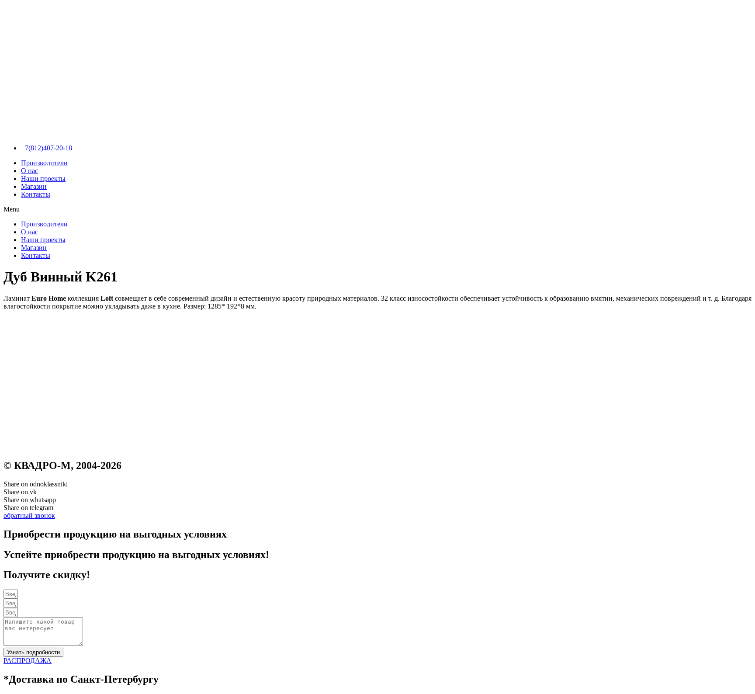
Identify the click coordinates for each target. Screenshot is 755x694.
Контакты (35, 194)
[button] (377, 209)
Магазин (34, 186)
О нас (29, 170)
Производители (44, 163)
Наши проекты (43, 178)
